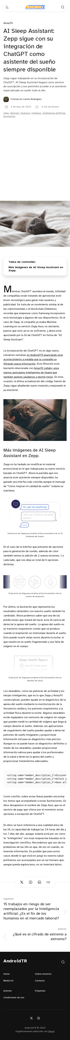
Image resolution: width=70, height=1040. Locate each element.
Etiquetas (40, 991)
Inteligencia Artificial (53, 113)
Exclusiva (25, 113)
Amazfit (8, 23)
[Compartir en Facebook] (30, 882)
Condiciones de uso (13, 997)
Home (6, 974)
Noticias (14, 113)
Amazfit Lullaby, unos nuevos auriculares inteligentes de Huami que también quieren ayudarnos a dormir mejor (31, 372)
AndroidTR (15, 961)
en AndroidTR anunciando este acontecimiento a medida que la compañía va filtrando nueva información (33, 359)
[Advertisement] (35, 164)
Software (36, 113)
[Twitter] (31, 1018)
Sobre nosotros (43, 974)
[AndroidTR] (35, 7)
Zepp (6, 113)
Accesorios (9, 116)
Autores (7, 991)
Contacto (40, 981)
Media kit (8, 981)
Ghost (51, 1031)
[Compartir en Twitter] (21, 882)
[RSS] (38, 1018)
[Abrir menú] (7, 7)
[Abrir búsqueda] (62, 7)
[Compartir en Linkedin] (39, 882)
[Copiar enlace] (48, 882)
